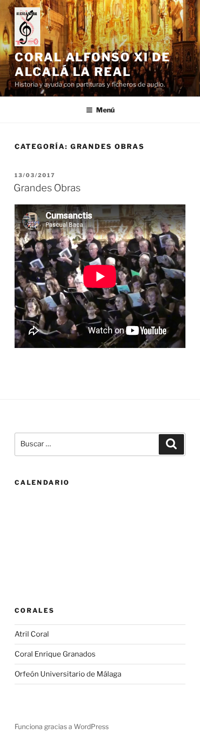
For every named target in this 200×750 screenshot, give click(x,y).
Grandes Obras (47, 188)
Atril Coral (32, 634)
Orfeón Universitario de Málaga (68, 674)
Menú (105, 110)
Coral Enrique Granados (55, 654)
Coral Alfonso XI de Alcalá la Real (92, 64)
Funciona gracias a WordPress (62, 726)
